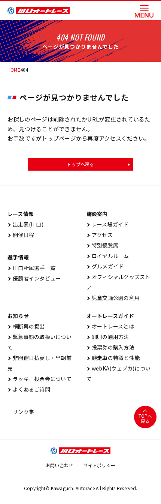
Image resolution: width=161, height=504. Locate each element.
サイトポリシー (99, 465)
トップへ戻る (80, 164)
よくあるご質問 (28, 389)
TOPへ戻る (145, 418)
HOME (13, 69)
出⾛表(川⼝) (25, 224)
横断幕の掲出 (26, 326)
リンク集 (20, 412)
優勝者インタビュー (34, 278)
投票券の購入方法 (110, 347)
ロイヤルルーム (107, 256)
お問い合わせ (59, 465)
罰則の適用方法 (107, 336)
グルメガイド (105, 266)
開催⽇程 (20, 234)
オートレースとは (110, 326)
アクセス (99, 234)
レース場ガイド (107, 224)
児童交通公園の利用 (113, 298)
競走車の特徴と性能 (113, 358)
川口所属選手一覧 (31, 268)
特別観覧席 (102, 245)
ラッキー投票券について (39, 378)
